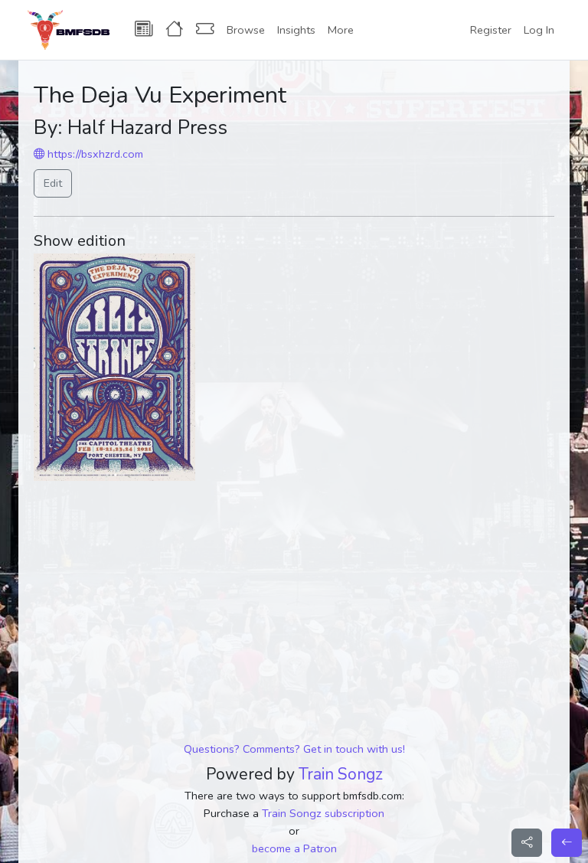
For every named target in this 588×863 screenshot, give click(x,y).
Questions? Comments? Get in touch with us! (294, 749)
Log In (539, 30)
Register (490, 30)
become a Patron (294, 848)
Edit (53, 183)
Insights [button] (296, 30)
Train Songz (341, 774)
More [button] (341, 30)
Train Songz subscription (323, 813)
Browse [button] (246, 30)
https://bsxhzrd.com (93, 154)
